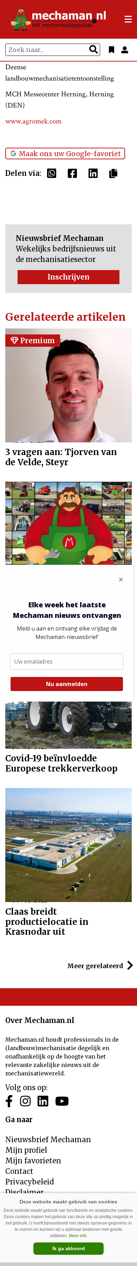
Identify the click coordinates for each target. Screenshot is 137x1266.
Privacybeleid (29, 1181)
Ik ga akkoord (68, 1248)
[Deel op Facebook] (74, 173)
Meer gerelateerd (96, 966)
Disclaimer (24, 1192)
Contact (19, 1171)
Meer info (78, 1235)
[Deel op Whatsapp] (53, 173)
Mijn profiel (26, 1150)
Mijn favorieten (33, 1160)
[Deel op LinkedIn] (95, 173)
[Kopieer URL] (115, 173)
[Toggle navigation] (128, 19)
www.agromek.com (33, 121)
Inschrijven (68, 277)
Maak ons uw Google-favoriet (70, 153)
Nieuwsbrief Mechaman (48, 1139)
